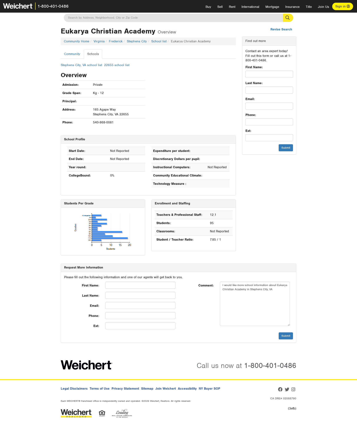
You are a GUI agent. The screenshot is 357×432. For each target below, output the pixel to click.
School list (159, 41)
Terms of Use (99, 389)
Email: (250, 99)
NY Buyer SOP (209, 389)
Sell (220, 7)
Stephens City (137, 41)
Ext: (248, 131)
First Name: (254, 67)
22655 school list (116, 65)
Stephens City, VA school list (81, 65)
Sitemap (147, 389)
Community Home (76, 41)
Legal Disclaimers (74, 389)
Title (309, 7)
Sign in (341, 6)
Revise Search (281, 29)
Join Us (323, 7)
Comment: (206, 285)
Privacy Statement (125, 389)
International (250, 7)
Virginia (99, 41)
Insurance (292, 7)
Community (72, 54)
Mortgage (272, 7)
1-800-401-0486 (53, 6)
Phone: (250, 115)
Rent (232, 7)
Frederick (116, 41)
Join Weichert (165, 389)
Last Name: (254, 83)
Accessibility (187, 389)
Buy (208, 7)
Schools (93, 54)
